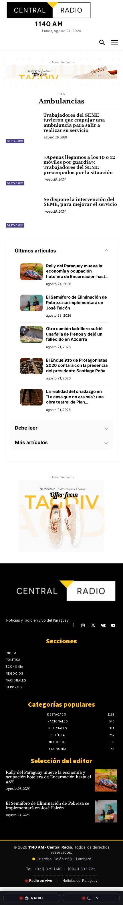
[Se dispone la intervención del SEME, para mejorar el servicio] (22, 211)
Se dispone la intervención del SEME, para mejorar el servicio (80, 202)
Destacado (15, 141)
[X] (93, 625)
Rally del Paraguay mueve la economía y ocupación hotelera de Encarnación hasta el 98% (77, 271)
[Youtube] (113, 625)
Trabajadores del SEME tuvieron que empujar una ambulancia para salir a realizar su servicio (74, 122)
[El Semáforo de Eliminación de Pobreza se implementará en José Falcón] (106, 811)
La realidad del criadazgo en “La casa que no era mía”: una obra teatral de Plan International (75, 397)
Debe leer (26, 428)
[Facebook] (73, 625)
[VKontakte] (103, 625)
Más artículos (31, 442)
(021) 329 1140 (48, 869)
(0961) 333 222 (81, 869)
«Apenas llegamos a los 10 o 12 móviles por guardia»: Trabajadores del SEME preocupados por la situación (79, 164)
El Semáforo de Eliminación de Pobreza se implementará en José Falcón (76, 302)
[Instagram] (83, 625)
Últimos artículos (35, 251)
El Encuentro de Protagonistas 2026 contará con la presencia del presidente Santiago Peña (77, 365)
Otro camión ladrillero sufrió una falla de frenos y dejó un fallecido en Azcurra (74, 334)
